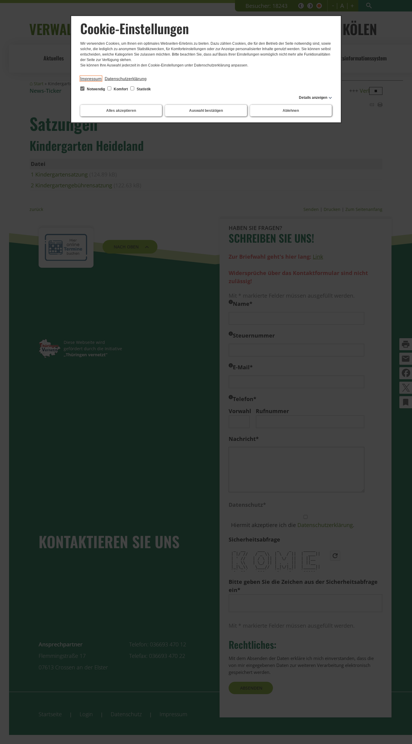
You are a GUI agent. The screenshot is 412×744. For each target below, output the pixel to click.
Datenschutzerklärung (126, 78)
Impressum (91, 78)
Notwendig (96, 89)
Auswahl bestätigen (206, 110)
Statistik (143, 89)
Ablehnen (291, 110)
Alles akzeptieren (121, 110)
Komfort (121, 89)
